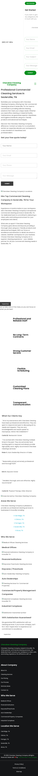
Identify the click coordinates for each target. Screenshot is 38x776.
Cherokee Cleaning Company (12, 84)
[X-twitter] (22, 659)
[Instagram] (9, 659)
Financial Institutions (11, 559)
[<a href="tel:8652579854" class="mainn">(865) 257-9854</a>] (3, 39)
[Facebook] (3, 659)
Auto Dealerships (10, 578)
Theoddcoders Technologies (27, 757)
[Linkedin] (16, 659)
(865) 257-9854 (7, 42)
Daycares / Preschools (12, 569)
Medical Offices (9, 547)
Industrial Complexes (12, 606)
